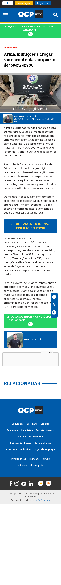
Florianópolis (36, 465)
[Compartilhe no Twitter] (54, 305)
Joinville (46, 458)
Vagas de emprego (44, 449)
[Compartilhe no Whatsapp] (54, 313)
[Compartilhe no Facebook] (54, 297)
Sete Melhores (43, 442)
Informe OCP (36, 436)
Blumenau (34, 458)
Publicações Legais (21, 442)
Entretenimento (45, 430)
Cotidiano (32, 423)
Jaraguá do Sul (18, 458)
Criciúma (22, 465)
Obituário (25, 449)
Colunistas (27, 430)
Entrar (8, 3)
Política (21, 436)
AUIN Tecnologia (43, 500)
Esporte (45, 423)
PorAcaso (11, 449)
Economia (12, 430)
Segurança (18, 423)
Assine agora (23, 3)
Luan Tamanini (27, 116)
